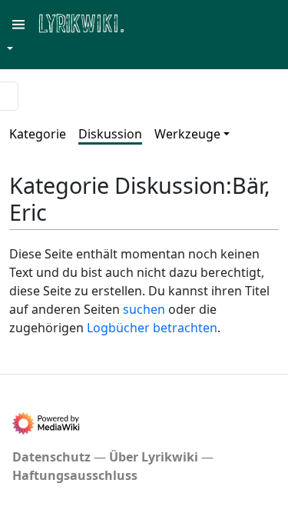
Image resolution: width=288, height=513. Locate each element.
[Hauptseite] (156, 22)
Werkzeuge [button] (187, 133)
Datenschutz (51, 456)
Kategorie (37, 133)
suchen (144, 309)
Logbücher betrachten (152, 327)
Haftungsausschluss (74, 475)
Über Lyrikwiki (153, 456)
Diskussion (110, 133)
